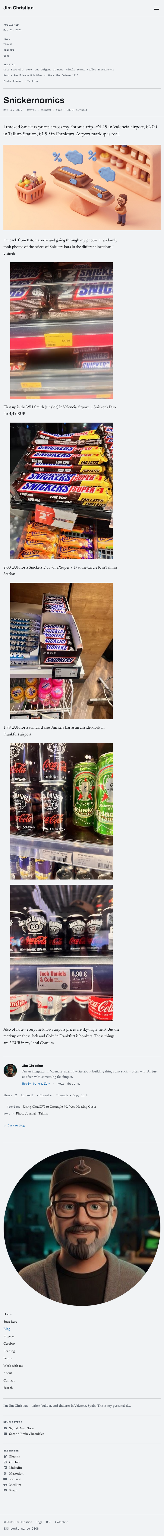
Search (8, 1388)
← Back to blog (14, 1125)
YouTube (14, 1479)
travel (31, 109)
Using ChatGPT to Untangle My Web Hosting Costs (59, 1107)
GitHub (13, 1462)
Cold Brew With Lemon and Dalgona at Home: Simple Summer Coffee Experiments (58, 69)
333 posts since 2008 (21, 1528)
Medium (14, 1485)
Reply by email (34, 1083)
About (7, 1373)
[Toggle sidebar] (156, 8)
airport (46, 109)
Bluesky (46, 1095)
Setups (8, 1358)
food (59, 109)
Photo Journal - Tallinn (32, 1113)
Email (12, 1490)
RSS (48, 1522)
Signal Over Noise (21, 1428)
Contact (9, 1380)
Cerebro (9, 1343)
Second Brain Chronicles (26, 1434)
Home (7, 1314)
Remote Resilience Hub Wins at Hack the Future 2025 (40, 75)
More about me (69, 1083)
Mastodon (15, 1473)
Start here (10, 1321)
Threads (62, 1095)
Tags (39, 1522)
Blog (6, 1329)
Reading (9, 1351)
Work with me (13, 1366)
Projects (9, 1336)
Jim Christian (18, 7)
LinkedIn (28, 1095)
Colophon (61, 1522)
